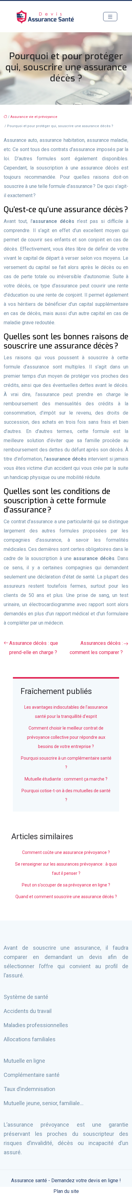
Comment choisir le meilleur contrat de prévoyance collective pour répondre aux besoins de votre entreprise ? (66, 737)
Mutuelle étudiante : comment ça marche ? (66, 779)
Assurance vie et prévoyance (33, 117)
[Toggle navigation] (110, 16)
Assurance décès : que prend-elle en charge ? (33, 647)
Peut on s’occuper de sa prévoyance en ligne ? (66, 884)
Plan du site (66, 1191)
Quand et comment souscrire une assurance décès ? (66, 896)
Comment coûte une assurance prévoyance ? (66, 852)
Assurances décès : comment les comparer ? (96, 647)
